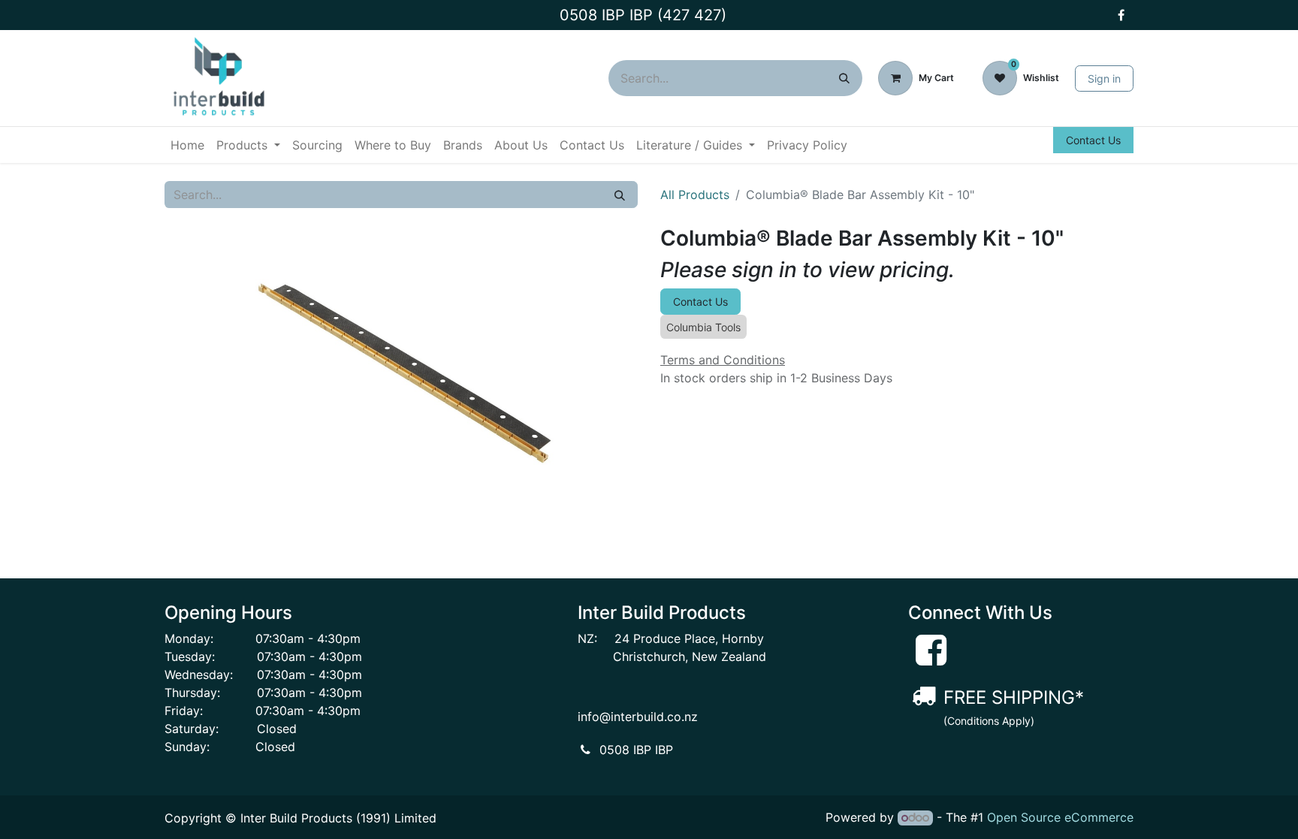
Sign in (1104, 78)
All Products (694, 194)
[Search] (844, 78)
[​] (1121, 15)
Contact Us (1093, 140)
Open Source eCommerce (1060, 817)
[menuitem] (187, 145)
